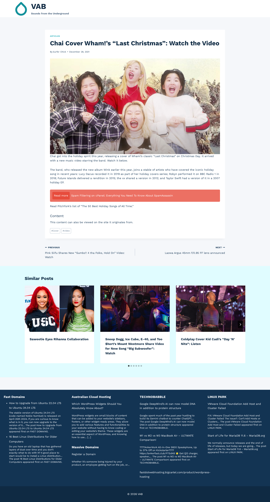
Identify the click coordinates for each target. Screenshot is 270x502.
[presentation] (59, 309)
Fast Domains (14, 397)
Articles (55, 36)
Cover (55, 230)
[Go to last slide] (29, 324)
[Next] (240, 324)
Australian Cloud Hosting (91, 397)
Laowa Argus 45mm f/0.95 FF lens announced (195, 250)
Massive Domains (85, 447)
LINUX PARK (217, 397)
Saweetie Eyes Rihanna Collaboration (59, 339)
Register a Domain (84, 454)
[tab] (129, 366)
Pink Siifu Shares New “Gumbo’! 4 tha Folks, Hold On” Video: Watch (85, 252)
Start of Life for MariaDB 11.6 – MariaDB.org (236, 435)
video (66, 230)
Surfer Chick (59, 51)
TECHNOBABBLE (153, 397)
